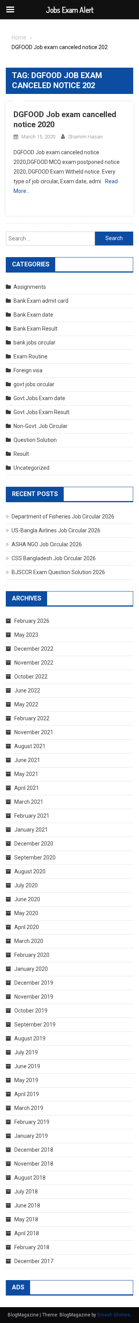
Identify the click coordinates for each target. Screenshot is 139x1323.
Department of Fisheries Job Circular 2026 (63, 516)
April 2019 (26, 1094)
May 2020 (26, 913)
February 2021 (31, 816)
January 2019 (31, 1136)
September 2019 (35, 1024)
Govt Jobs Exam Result (42, 412)
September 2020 (35, 857)
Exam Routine (30, 356)
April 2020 (26, 927)
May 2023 (26, 635)
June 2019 (27, 1066)
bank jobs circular (35, 342)
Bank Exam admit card (41, 301)
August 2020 (30, 871)
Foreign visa (28, 370)
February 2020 (31, 955)
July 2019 (26, 1052)
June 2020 (27, 899)
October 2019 (30, 1011)
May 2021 (26, 774)
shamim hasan (85, 137)
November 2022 (33, 663)
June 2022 (27, 690)
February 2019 (31, 1122)
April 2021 (26, 788)
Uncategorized (31, 468)
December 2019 (33, 983)
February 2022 (31, 718)
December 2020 (33, 844)
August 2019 (30, 1038)
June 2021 (27, 760)
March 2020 (28, 941)
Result (21, 454)
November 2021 (33, 732)
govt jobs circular (34, 384)
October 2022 (30, 676)
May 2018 (26, 1219)
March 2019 (28, 1108)
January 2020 (31, 969)
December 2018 (33, 1150)
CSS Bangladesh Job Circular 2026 (54, 558)
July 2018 (26, 1191)
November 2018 (33, 1164)
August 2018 (30, 1178)
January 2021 (31, 830)
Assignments (30, 287)
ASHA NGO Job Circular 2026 (47, 544)
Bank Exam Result (36, 329)
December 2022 (33, 649)
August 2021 (30, 746)
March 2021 (28, 802)
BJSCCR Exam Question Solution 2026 (58, 572)
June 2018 (27, 1205)
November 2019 (33, 997)
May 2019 (26, 1080)
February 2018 (31, 1247)
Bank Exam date (33, 315)
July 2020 (26, 885)
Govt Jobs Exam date (39, 398)
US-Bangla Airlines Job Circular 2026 (56, 530)
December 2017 (33, 1261)
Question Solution (35, 440)
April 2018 (26, 1233)
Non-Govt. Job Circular (41, 426)
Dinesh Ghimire (113, 1315)
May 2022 (26, 704)
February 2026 (31, 621)
